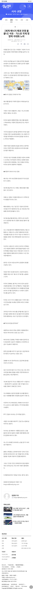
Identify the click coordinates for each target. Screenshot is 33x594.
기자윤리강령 (10, 565)
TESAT (3, 551)
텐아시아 (17, 586)
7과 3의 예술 (24, 543)
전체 (6, 20)
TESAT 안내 (5, 554)
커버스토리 (7, 504)
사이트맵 (12, 567)
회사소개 (4, 565)
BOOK (12, 586)
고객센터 (18, 567)
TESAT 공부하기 (6, 557)
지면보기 (14, 551)
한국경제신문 (14, 584)
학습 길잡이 (14, 543)
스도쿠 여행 (24, 546)
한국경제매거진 (5, 586)
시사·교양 (16, 11)
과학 (22, 20)
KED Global (24, 586)
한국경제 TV (21, 584)
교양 (27, 20)
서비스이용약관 (5, 567)
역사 (16, 20)
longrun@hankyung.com (20, 497)
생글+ (22, 538)
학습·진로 (14, 538)
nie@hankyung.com (10, 577)
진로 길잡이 (14, 546)
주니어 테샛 (4, 559)
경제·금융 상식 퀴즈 (26, 548)
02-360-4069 (9, 569)
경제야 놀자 (24, 541)
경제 (11, 20)
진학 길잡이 (14, 541)
